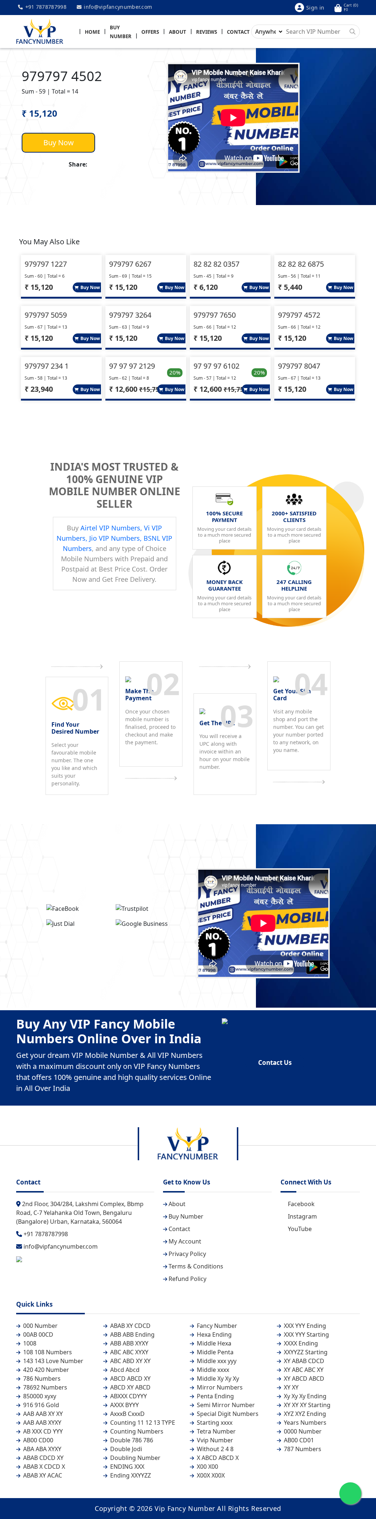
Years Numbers (304, 1422)
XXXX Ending (300, 1343)
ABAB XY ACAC (42, 1475)
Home (92, 32)
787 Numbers (301, 1449)
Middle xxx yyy (215, 1361)
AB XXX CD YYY (42, 1431)
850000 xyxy (39, 1396)
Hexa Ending (213, 1334)
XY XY (290, 1387)
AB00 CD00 (37, 1440)
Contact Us (275, 1062)
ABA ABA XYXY (41, 1449)
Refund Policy (187, 1279)
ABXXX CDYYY (128, 1396)
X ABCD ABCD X (217, 1458)
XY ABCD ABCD (303, 1378)
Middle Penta (214, 1352)
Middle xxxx (212, 1370)
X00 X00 (206, 1467)
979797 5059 (46, 315)
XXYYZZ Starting (305, 1352)
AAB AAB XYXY (41, 1422)
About (177, 32)
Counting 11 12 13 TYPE (142, 1422)
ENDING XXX (126, 1467)
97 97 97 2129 (132, 366)
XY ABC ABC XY (302, 1370)
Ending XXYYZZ (130, 1475)
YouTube (300, 1229)
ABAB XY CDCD (130, 1326)
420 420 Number (45, 1370)
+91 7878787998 (45, 6)
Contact (238, 32)
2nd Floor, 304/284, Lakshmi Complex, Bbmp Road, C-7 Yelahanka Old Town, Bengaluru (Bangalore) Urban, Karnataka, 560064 (80, 1213)
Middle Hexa (213, 1343)
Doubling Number (134, 1458)
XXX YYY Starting (305, 1334)
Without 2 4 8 (214, 1449)
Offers (150, 32)
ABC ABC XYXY (128, 1352)
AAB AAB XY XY (42, 1414)
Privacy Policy (187, 1254)
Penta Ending (214, 1396)
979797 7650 (215, 315)
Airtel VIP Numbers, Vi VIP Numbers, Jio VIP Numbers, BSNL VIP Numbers (114, 538)
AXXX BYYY (124, 1405)
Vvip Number (214, 1440)
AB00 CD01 (298, 1440)
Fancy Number (216, 1326)
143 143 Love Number (52, 1361)
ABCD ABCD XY (130, 1378)
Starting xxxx (213, 1422)
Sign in (315, 7)
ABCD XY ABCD (130, 1387)
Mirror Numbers (219, 1387)
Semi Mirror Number (225, 1405)
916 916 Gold (40, 1405)
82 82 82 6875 (301, 264)
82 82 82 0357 (216, 264)
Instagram (302, 1216)
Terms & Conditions (196, 1266)
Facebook (301, 1204)
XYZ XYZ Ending (304, 1414)
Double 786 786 (131, 1440)
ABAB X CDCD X (43, 1467)
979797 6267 (130, 264)
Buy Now (58, 142)
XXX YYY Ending (304, 1326)
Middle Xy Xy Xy (217, 1378)
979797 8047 (299, 366)
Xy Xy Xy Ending (304, 1396)
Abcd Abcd (124, 1370)
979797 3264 (130, 315)
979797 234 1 (47, 366)
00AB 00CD (37, 1334)
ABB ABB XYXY (128, 1343)
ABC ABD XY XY (130, 1361)
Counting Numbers (136, 1431)
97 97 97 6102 (216, 366)
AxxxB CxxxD (127, 1414)
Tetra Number (215, 1431)
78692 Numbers (44, 1387)
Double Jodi (125, 1449)
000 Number (40, 1326)
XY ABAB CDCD (303, 1361)
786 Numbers (41, 1378)
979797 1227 (46, 264)
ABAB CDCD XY (43, 1458)
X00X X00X (210, 1475)
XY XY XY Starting (306, 1405)
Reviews (206, 32)
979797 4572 (299, 315)
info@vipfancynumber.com (117, 6)
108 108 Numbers (47, 1352)
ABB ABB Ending (132, 1334)
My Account (185, 1241)
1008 (29, 1343)
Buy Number (186, 1216)
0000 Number (302, 1431)
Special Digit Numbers (226, 1414)
